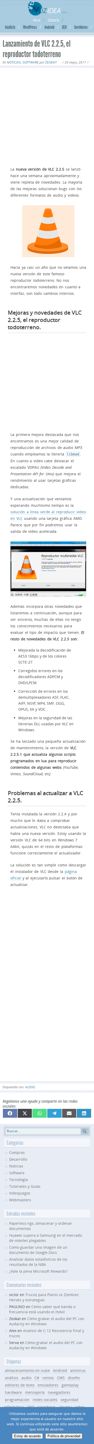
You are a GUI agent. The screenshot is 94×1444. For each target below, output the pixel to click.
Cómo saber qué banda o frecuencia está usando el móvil (42, 1309)
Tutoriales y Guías (24, 1186)
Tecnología (18, 1179)
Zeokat (51, 62)
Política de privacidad (64, 1436)
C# (36, 1377)
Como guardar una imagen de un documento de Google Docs (38, 1250)
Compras (17, 1152)
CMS (61, 1377)
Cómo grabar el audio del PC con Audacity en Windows (46, 1345)
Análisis (10, 27)
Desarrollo (18, 1159)
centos (48, 1377)
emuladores (48, 1385)
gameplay (70, 1385)
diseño (74, 1377)
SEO (64, 27)
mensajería (35, 1392)
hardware (13, 1392)
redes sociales (45, 1399)
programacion (17, 1399)
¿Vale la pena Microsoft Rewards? (38, 1271)
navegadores (59, 1392)
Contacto (53, 20)
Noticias (14, 62)
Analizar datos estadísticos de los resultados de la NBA (38, 1262)
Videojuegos (19, 1193)
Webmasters (20, 1199)
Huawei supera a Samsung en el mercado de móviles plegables (45, 1238)
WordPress (30, 27)
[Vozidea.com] (47, 14)
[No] (87, 1425)
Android (49, 27)
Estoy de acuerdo (27, 1436)
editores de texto (19, 1385)
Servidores (81, 27)
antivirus (78, 1370)
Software (30, 62)
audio (30, 1087)
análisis (11, 1377)
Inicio (36, 20)
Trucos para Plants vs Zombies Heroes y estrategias (44, 1297)
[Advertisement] (47, 116)
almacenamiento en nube (27, 1370)
